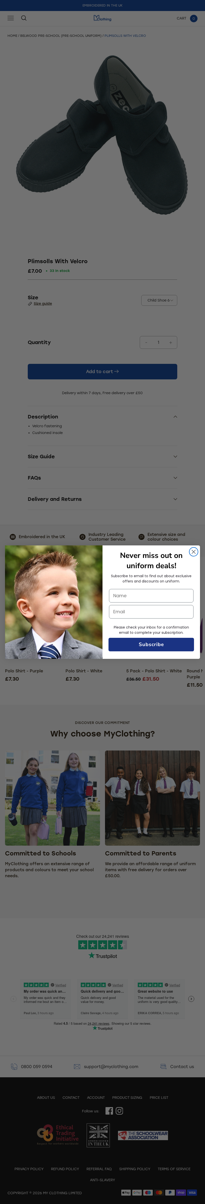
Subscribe (151, 644)
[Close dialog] (193, 551)
